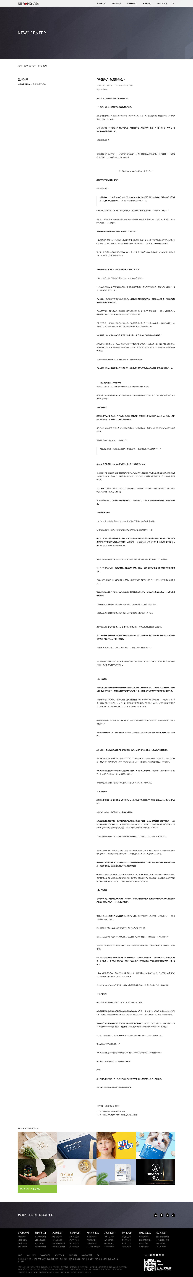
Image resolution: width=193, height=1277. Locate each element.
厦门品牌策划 (22, 1269)
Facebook (161, 1215)
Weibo (173, 1215)
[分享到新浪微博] (157, 1255)
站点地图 (88, 1272)
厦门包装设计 (74, 1267)
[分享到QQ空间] (154, 1255)
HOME (20, 1255)
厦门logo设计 (113, 1267)
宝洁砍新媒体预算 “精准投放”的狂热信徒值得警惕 (120, 1115)
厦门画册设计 (84, 1267)
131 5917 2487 (46, 1215)
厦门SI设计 (94, 1267)
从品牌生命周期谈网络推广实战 (114, 1111)
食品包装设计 (117, 1269)
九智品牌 (56, 1272)
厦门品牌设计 (35, 1267)
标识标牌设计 (107, 1269)
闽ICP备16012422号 (77, 1272)
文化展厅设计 (87, 1269)
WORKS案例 (101, 4)
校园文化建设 (43, 1269)
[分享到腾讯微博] (160, 1255)
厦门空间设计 (103, 1267)
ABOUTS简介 (116, 4)
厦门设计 (26, 1267)
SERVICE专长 (131, 4)
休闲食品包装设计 (75, 1269)
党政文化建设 (63, 1269)
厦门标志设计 (45, 1267)
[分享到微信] (163, 1255)
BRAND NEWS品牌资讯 (105, 85)
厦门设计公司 (32, 1269)
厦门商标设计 (55, 1267)
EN (173, 4)
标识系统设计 (97, 1269)
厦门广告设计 (123, 1267)
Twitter (167, 1215)
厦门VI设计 (65, 1267)
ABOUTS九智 (45, 1255)
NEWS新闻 (147, 4)
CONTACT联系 (162, 4)
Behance (156, 1215)
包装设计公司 (53, 1269)
